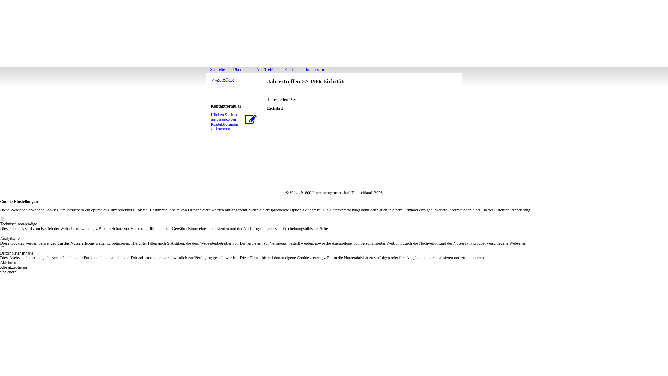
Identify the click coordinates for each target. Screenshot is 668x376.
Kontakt (291, 69)
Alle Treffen (266, 69)
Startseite (217, 69)
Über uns (240, 69)
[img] (334, 36)
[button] (265, 262)
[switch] (2, 219)
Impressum (315, 69)
